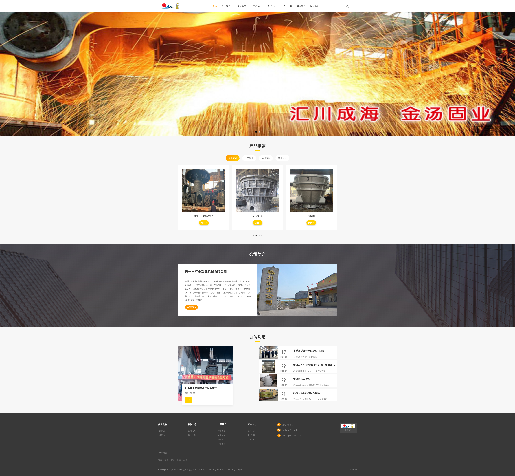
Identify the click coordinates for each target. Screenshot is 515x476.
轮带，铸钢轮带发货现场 (306, 393)
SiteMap (353, 469)
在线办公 (251, 439)
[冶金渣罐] (203, 190)
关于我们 (226, 6)
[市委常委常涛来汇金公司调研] (268, 352)
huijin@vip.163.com (291, 435)
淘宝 (179, 460)
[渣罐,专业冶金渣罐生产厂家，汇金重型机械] (268, 366)
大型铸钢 (249, 158)
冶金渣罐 (204, 215)
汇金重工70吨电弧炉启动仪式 (201, 388)
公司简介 (162, 430)
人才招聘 (288, 6)
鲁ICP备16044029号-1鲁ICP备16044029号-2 (218, 469)
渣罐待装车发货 (301, 379)
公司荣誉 (162, 435)
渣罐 (311, 215)
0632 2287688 (289, 430)
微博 (185, 460)
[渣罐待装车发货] (268, 380)
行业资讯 (192, 435)
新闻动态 (241, 6)
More (203, 222)
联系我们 (301, 6)
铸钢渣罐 (232, 158)
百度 (160, 460)
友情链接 (162, 452)
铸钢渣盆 (266, 158)
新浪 (173, 460)
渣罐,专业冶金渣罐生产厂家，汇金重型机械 (315, 365)
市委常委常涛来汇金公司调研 (309, 350)
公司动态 (192, 430)
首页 (215, 6)
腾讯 (166, 460)
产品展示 (257, 6)
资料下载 (251, 430)
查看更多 (191, 307)
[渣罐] (311, 190)
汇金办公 (272, 6)
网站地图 (314, 6)
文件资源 (251, 435)
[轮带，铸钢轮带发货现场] (268, 395)
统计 (240, 469)
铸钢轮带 (282, 158)
